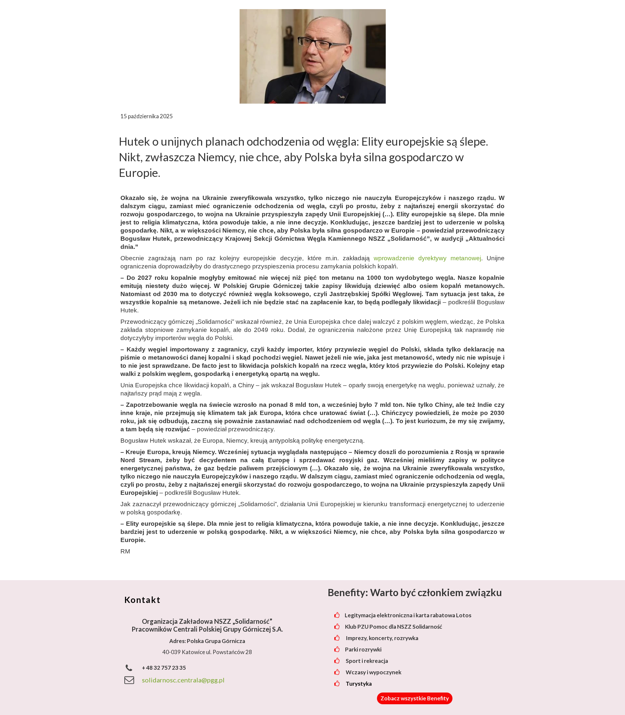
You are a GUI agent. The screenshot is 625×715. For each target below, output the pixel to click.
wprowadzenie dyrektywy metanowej (427, 258)
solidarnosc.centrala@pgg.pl (183, 680)
